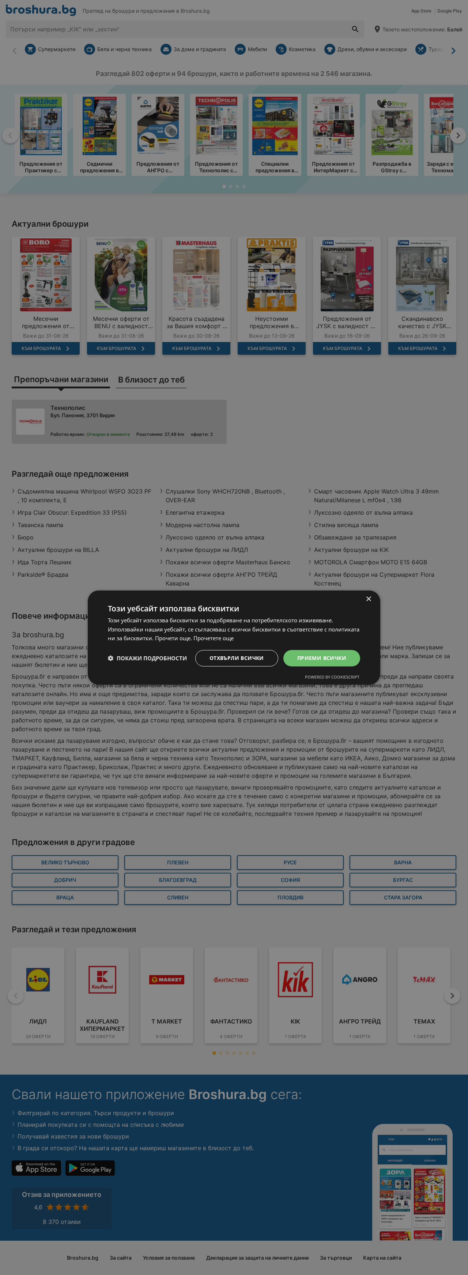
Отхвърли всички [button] (237, 657)
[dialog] (234, 637)
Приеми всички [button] (321, 657)
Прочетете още (213, 638)
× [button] (368, 599)
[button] (147, 658)
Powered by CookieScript (332, 677)
